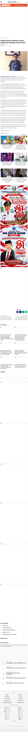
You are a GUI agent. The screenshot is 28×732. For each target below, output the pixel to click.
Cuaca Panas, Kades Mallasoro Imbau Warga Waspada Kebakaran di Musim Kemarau (21, 352)
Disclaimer (20, 698)
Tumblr (21, 709)
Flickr (21, 719)
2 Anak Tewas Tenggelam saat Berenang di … (16, 678)
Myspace (21, 715)
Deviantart (8, 715)
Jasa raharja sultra (6, 627)
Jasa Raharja (5, 625)
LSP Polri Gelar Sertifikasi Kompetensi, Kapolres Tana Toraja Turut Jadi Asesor (21, 366)
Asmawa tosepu (5, 632)
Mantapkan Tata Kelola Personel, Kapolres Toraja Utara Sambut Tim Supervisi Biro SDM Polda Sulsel (6, 352)
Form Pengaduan (20, 702)
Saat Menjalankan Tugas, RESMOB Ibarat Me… (16, 663)
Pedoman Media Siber (7, 702)
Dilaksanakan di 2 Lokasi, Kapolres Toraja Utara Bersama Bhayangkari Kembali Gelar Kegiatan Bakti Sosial (6, 337)
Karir (20, 696)
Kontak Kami (20, 700)
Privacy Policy (7, 698)
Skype (8, 717)
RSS (14, 721)
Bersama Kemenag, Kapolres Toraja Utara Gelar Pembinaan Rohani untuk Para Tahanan (6, 366)
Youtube (21, 717)
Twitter (21, 707)
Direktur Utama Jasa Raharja (8, 630)
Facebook (8, 707)
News (7, 661)
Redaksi (20, 694)
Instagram (8, 713)
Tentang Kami (7, 700)
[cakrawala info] (14, 1)
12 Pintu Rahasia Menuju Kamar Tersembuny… (13, 673)
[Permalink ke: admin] (1, 45)
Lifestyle (8, 671)
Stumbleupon (8, 711)
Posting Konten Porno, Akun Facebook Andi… (16, 668)
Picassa (8, 719)
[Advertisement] (14, 21)
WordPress (21, 711)
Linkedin (21, 713)
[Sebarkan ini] (17, 312)
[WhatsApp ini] (26, 312)
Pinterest (7, 709)
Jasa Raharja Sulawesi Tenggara (9, 634)
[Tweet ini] (20, 312)
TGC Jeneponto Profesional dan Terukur (15, 683)
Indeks (7, 694)
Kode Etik (7, 696)
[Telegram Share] (23, 312)
